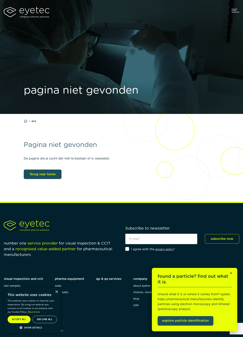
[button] (32, 328)
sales (58, 286)
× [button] (56, 291)
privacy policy (164, 249)
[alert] (32, 310)
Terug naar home (43, 174)
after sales (61, 292)
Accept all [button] (19, 319)
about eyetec (142, 286)
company (140, 278)
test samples (12, 286)
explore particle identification (185, 320)
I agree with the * (153, 249)
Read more (34, 311)
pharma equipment (69, 278)
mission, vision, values (147, 292)
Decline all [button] (44, 319)
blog (136, 299)
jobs (136, 305)
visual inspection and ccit (23, 278)
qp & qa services (109, 278)
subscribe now (222, 238)
